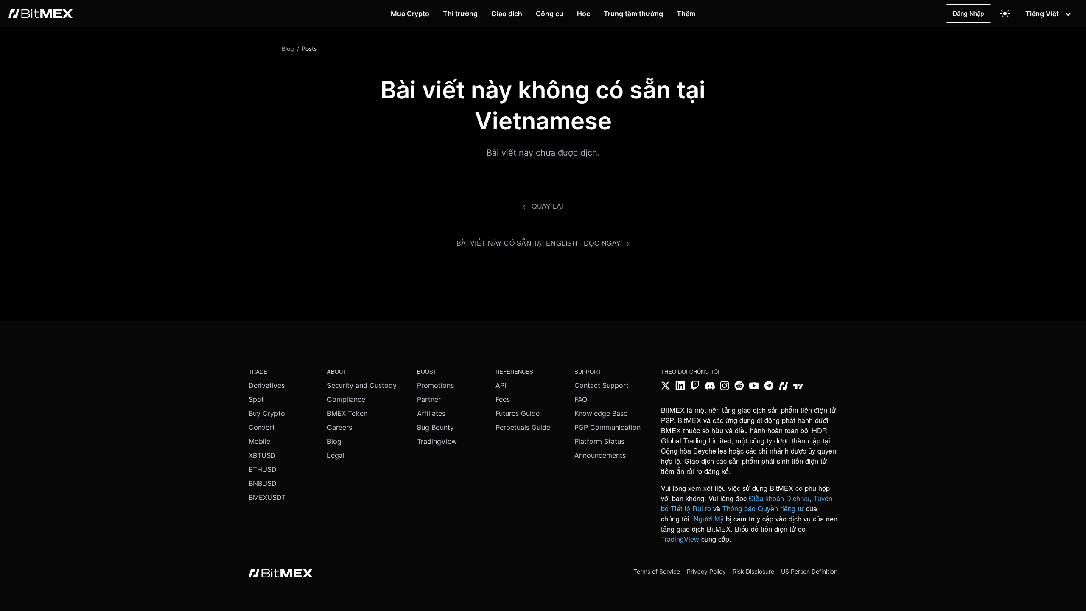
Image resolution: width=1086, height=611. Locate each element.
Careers (339, 427)
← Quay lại (543, 206)
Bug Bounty (435, 427)
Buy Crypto (267, 413)
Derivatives (267, 385)
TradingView (437, 441)
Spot (256, 399)
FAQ (580, 399)
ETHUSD (263, 469)
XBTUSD (262, 455)
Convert (262, 427)
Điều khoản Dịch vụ (779, 498)
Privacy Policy (706, 571)
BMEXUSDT (267, 497)
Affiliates (431, 413)
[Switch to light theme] (1004, 13)
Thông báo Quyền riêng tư (763, 508)
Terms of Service (656, 571)
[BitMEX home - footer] (281, 574)
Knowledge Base (600, 413)
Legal (335, 455)
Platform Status (599, 441)
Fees (502, 399)
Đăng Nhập (968, 13)
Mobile (259, 441)
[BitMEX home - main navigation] (40, 13)
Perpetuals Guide (522, 427)
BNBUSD (263, 483)
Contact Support (601, 385)
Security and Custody (362, 385)
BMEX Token (347, 413)
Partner (429, 399)
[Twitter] (666, 386)
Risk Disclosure (753, 571)
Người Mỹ (709, 518)
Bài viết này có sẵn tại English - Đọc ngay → (543, 243)
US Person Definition (809, 571)
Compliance (346, 399)
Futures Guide (517, 413)
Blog (334, 441)
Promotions (435, 385)
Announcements (600, 455)
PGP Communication (607, 427)
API (500, 385)
